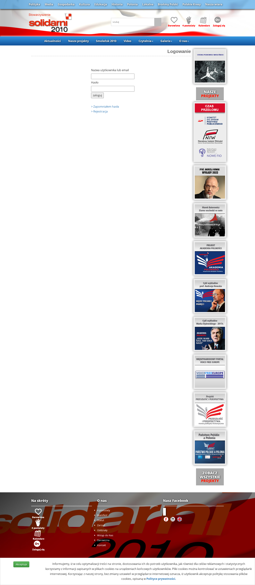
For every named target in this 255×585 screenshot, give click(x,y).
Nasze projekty (78, 41)
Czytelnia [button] (145, 41)
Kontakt (101, 545)
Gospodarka (66, 4)
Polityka (34, 4)
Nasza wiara (213, 4)
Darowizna (103, 540)
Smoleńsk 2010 (106, 41)
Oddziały (102, 530)
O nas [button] (183, 41)
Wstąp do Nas (105, 535)
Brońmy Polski (168, 4)
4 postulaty (103, 510)
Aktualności (52, 41)
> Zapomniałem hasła (105, 106)
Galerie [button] (165, 41)
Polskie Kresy (191, 4)
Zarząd (101, 525)
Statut (100, 520)
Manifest (102, 515)
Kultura (84, 4)
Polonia (132, 4)
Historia (117, 4)
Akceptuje (21, 564)
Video (127, 41)
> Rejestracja (99, 111)
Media (49, 4)
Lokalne (147, 4)
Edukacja (100, 4)
